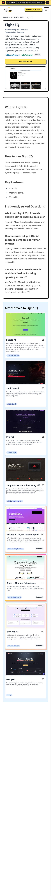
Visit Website (24, 61)
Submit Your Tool (33, 10)
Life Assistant (18, 17)
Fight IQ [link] (30, 17)
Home (7, 17)
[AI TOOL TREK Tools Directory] (7, 10)
